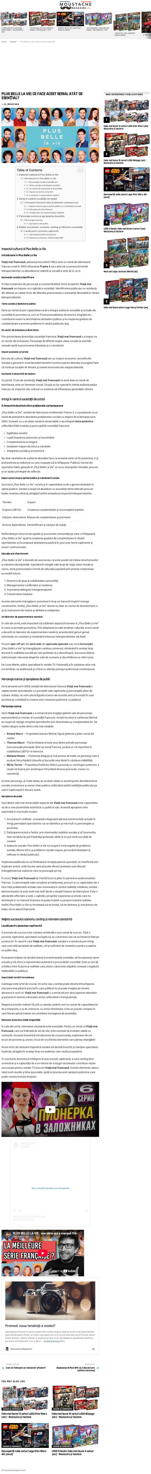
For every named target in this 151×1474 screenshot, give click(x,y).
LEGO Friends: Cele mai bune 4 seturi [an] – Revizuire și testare (73, 1452)
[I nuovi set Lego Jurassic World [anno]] (127, 21)
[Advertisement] (75, 65)
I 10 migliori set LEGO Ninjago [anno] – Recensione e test (41, 29)
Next (149, 25)
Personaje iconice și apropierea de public (42, 216)
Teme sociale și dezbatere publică (44, 185)
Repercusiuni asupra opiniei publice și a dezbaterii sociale (55, 206)
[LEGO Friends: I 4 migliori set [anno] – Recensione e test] (98, 19)
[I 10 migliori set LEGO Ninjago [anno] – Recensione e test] (42, 19)
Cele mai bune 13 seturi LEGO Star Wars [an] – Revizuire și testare (24, 1415)
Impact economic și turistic (41, 192)
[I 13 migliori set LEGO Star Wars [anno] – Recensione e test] (13, 19)
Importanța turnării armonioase (42, 234)
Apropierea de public (38, 224)
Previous (1, 25)
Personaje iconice (33, 220)
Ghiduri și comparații (12, 1409)
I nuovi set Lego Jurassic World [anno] (125, 34)
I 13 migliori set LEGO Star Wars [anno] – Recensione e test (12, 30)
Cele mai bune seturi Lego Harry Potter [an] (126, 307)
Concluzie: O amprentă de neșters (44, 195)
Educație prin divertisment (40, 209)
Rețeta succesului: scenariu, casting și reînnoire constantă (50, 227)
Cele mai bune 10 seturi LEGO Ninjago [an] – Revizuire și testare (73, 1415)
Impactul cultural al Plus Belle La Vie (38, 174)
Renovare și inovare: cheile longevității (46, 238)
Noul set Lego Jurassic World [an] (121, 271)
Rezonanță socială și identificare (43, 182)
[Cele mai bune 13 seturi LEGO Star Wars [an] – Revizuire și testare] (25, 1398)
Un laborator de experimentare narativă (46, 213)
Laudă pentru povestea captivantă (41, 231)
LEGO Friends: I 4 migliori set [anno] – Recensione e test (97, 29)
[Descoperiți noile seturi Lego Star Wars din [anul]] (25, 1435)
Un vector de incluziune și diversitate (45, 189)
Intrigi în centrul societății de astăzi (38, 198)
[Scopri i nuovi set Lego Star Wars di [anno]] (70, 19)
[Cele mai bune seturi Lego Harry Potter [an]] (127, 290)
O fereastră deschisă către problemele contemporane (51, 202)
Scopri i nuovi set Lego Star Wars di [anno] (69, 29)
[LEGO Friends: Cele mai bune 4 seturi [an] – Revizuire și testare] (75, 1435)
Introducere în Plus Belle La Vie (40, 178)
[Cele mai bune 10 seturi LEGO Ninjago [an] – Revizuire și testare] (75, 1398)
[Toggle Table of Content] (79, 170)
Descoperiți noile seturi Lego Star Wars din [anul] (23, 1452)
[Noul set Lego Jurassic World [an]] (127, 252)
